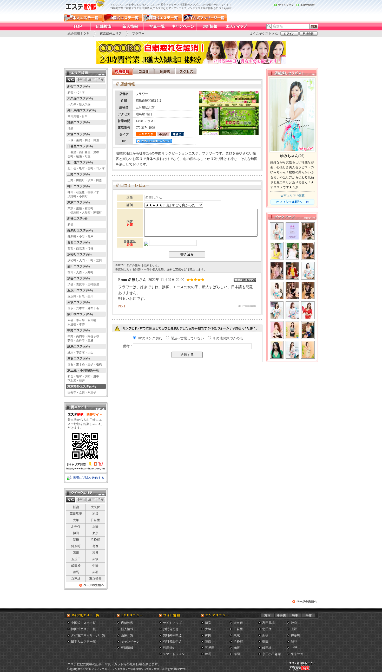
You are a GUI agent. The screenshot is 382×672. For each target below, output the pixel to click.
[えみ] (308, 251)
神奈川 (281, 615)
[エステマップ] (236, 26)
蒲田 (76, 552)
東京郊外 (95, 578)
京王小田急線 (271, 654)
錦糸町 (76, 546)
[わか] (292, 330)
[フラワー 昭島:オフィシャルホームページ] (154, 142)
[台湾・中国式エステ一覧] (122, 18)
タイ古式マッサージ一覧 (88, 635)
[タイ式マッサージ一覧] (205, 18)
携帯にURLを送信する (88, 478)
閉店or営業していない (187, 338)
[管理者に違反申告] (245, 280)
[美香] (277, 290)
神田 (76, 533)
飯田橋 (76, 565)
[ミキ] (308, 310)
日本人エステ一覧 (83, 641)
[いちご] (292, 350)
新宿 (76, 507)
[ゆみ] (308, 271)
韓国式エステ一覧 (83, 629)
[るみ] (277, 271)
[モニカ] (277, 330)
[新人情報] (130, 26)
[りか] (308, 290)
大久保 (95, 507)
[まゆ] (277, 350)
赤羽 (95, 572)
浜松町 (95, 539)
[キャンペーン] (183, 26)
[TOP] (77, 26)
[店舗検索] (103, 26)
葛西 (95, 546)
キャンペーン (130, 641)
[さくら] (308, 330)
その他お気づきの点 (227, 338)
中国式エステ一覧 (83, 623)
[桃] (308, 231)
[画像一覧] (156, 26)
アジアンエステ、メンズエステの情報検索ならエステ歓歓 (125, 669)
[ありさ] (292, 310)
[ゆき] (277, 251)
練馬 (76, 572)
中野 (95, 565)
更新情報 (127, 648)
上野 (95, 526)
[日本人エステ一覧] (83, 18)
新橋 (76, 539)
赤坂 (95, 559)
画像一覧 (127, 635)
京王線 (76, 578)
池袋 (95, 513)
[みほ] (277, 231)
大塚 (76, 520)
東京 (95, 533)
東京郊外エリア (111, 33)
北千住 (76, 526)
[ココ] (292, 290)
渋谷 (95, 552)
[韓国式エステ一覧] (162, 18)
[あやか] (277, 310)
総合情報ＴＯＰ (78, 33)
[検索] (313, 26)
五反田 (76, 559)
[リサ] (308, 350)
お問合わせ (171, 629)
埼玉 (295, 615)
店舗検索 (127, 623)
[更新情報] (209, 26)
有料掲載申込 (172, 641)
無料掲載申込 (172, 635)
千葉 (309, 615)
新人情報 (127, 629)
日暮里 (95, 520)
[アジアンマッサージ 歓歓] (84, 12)
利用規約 (169, 648)
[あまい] (292, 231)
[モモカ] (292, 251)
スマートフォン (174, 654)
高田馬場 (76, 513)
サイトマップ (172, 623)
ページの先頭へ (91, 586)
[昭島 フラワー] (229, 134)
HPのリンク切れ (149, 338)
